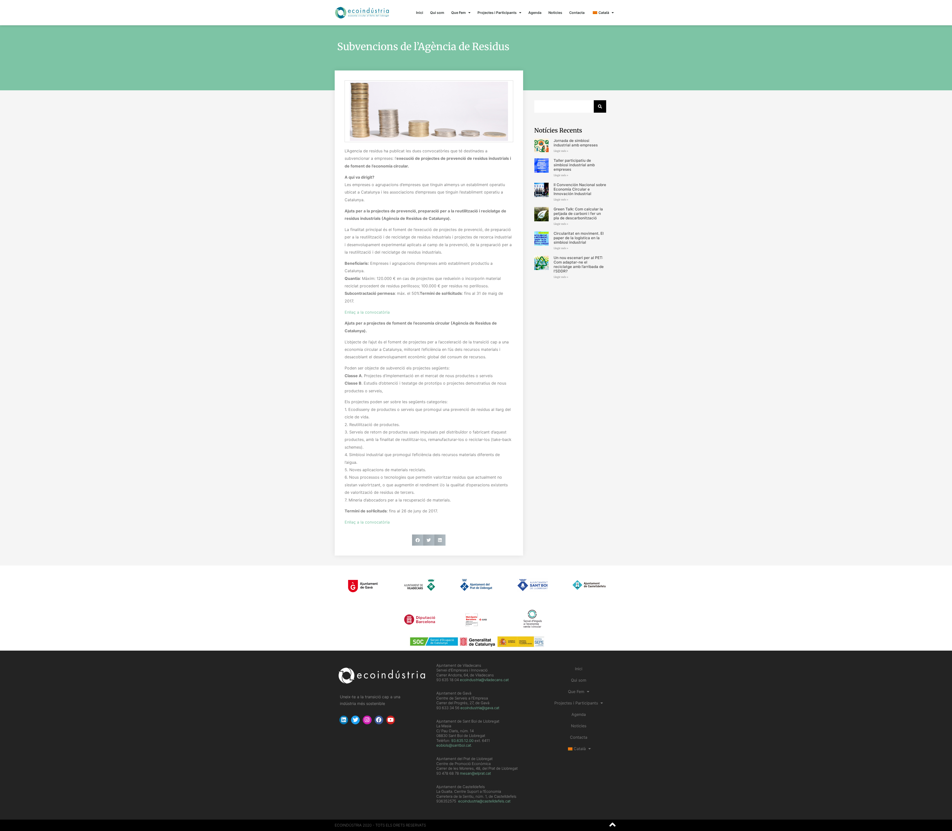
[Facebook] (379, 720)
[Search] (600, 106)
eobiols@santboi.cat (453, 745)
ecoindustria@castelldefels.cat (484, 801)
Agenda (534, 12)
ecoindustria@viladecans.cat (484, 679)
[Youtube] (390, 720)
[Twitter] (355, 720)
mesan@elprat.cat (475, 773)
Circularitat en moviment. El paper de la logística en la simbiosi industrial (579, 238)
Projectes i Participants (497, 12)
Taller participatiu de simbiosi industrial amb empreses (574, 165)
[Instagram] (367, 720)
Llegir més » (561, 151)
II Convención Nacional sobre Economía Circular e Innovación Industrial (580, 189)
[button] (417, 540)
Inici (419, 12)
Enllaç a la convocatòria (367, 312)
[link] (462, 740)
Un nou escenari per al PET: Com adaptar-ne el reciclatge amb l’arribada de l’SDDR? (579, 264)
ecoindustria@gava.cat (479, 707)
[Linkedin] (343, 720)
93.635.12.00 (462, 740)
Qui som (437, 12)
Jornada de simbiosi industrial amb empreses (576, 142)
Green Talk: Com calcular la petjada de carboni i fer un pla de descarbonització (578, 213)
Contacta (577, 12)
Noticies (555, 12)
